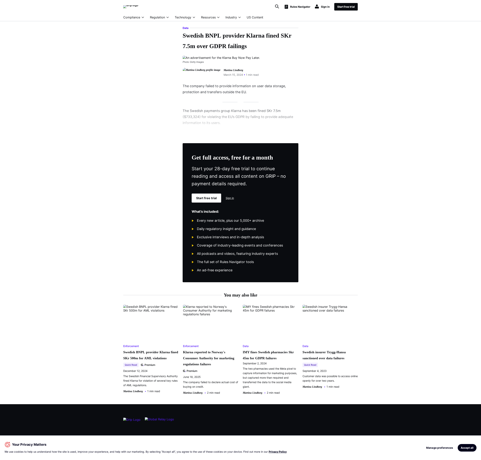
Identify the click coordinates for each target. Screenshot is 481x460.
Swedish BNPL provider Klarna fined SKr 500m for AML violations (150, 355)
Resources (208, 17)
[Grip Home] (132, 421)
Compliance (131, 17)
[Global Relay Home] (159, 420)
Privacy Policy (278, 451)
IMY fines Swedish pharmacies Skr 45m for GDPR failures (268, 355)
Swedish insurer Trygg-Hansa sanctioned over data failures (324, 355)
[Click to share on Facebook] (268, 76)
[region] (240, 447)
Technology (183, 17)
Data (185, 28)
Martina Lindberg (233, 70)
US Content (255, 17)
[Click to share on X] (277, 76)
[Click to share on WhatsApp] (295, 76)
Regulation (157, 17)
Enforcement (131, 346)
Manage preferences (439, 447)
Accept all (467, 447)
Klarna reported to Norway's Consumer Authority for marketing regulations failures (208, 358)
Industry (231, 17)
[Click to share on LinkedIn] (286, 76)
